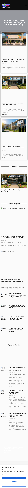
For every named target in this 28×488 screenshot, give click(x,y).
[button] (26, 5)
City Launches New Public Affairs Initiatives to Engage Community (17, 369)
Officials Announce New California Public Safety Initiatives (17, 306)
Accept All (14, 478)
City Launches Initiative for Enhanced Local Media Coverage (17, 415)
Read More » (4, 70)
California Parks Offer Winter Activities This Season (16, 330)
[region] (14, 476)
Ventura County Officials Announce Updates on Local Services (17, 318)
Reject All (14, 485)
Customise (14, 481)
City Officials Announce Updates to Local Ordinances (16, 392)
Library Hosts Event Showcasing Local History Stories (12, 190)
